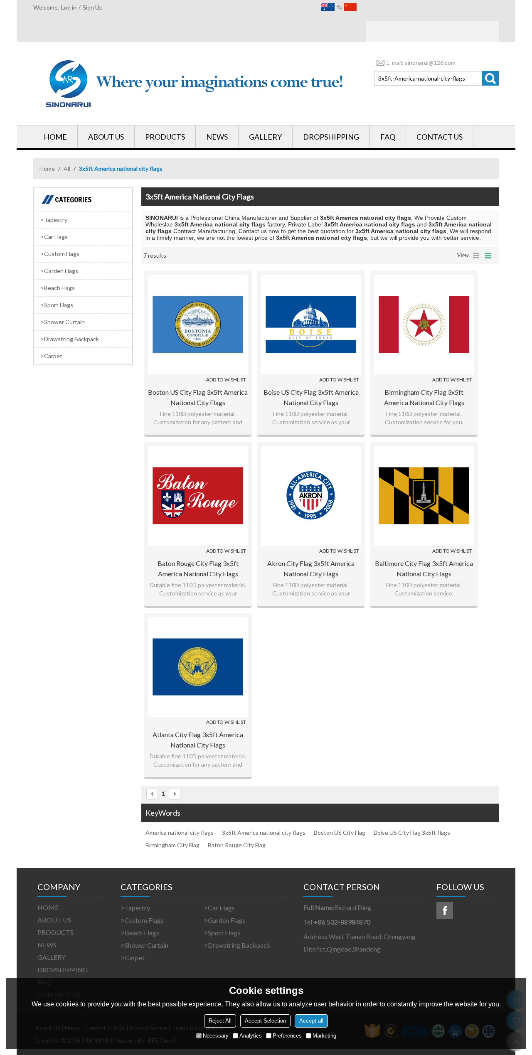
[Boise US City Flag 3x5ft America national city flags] (311, 324)
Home (47, 168)
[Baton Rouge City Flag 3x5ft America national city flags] (198, 496)
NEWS (217, 136)
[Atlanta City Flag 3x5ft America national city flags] (198, 667)
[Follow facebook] (444, 910)
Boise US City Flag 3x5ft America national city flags (311, 397)
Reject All (220, 1021)
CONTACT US (439, 136)
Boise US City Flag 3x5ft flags (412, 832)
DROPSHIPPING (331, 136)
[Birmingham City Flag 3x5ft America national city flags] (424, 324)
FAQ (387, 136)
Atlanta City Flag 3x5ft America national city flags (198, 739)
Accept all (311, 1021)
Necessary (216, 1036)
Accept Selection (265, 1021)
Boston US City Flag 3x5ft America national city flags (198, 397)
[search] (490, 78)
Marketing (324, 1036)
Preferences (287, 1036)
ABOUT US (106, 136)
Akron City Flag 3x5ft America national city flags (311, 568)
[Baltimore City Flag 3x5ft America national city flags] (424, 496)
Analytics (250, 1036)
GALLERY (265, 136)
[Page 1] (152, 794)
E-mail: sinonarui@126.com (421, 62)
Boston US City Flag (339, 832)
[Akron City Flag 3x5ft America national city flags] (311, 496)
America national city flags (179, 832)
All (67, 168)
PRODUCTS (165, 136)
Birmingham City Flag (172, 844)
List (476, 255)
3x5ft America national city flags (263, 832)
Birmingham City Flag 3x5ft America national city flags (424, 397)
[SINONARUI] (195, 83)
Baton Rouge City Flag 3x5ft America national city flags (198, 568)
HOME (55, 136)
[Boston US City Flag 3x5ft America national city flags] (198, 324)
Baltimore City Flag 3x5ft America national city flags (424, 568)
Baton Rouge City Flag (237, 844)
